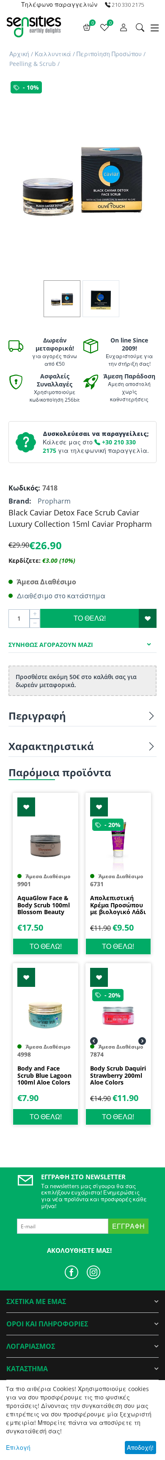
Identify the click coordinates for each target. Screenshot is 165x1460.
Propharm (54, 501)
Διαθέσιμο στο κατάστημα (61, 595)
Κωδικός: (23, 488)
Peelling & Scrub (32, 64)
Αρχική (19, 54)
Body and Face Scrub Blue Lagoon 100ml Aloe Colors (44, 1075)
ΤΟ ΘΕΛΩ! (90, 618)
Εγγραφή (128, 1226)
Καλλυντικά (53, 54)
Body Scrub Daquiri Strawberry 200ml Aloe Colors (118, 1075)
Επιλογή (18, 1448)
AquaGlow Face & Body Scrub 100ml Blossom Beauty (43, 905)
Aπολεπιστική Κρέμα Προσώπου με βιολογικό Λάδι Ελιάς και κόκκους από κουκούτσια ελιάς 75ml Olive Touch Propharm (118, 905)
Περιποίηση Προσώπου (109, 54)
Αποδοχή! (140, 1448)
